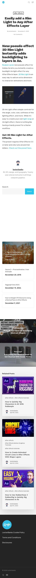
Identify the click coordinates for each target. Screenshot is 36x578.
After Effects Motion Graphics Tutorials (15, 444)
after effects (18, 13)
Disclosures (7, 542)
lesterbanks (12, 31)
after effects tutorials (21, 398)
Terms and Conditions (11, 537)
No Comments (18, 34)
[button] (33, 2)
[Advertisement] (18, 218)
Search (5, 187)
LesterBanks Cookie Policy (13, 532)
